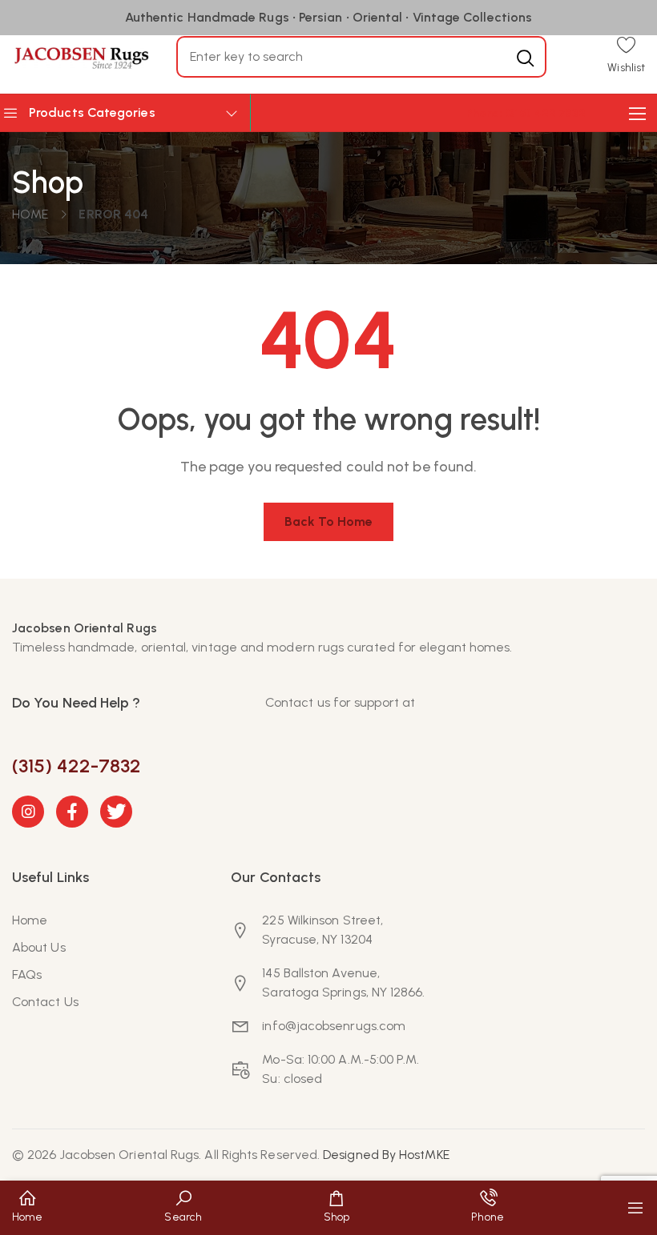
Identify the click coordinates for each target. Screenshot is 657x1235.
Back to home (328, 521)
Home (30, 214)
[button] (626, 56)
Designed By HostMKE (386, 1154)
